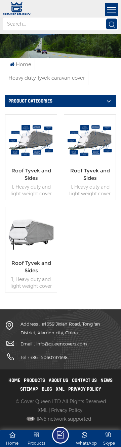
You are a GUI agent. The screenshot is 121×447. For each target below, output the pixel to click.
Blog (47, 389)
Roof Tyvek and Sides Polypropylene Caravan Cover (90, 174)
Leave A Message (60, 435)
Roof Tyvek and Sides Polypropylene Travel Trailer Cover (31, 174)
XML (60, 389)
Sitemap (29, 389)
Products (34, 380)
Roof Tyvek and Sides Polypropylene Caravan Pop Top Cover (31, 267)
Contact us (84, 380)
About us (58, 380)
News (106, 380)
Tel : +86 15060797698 (44, 357)
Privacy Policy (84, 389)
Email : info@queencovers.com (54, 343)
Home (23, 64)
